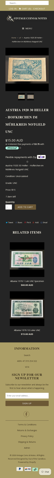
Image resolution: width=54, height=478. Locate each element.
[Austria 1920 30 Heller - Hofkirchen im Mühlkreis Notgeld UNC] (27, 69)
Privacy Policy (27, 436)
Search (27, 355)
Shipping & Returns (27, 442)
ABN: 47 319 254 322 (27, 361)
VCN (27, 367)
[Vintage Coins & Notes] (27, 19)
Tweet (10, 222)
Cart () (26, 8)
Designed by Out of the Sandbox (31, 458)
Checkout (39, 8)
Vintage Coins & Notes (26, 455)
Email (45, 222)
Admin (27, 447)
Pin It (29, 222)
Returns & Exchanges (27, 430)
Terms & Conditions (27, 424)
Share (20, 222)
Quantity (10, 202)
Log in (13, 8)
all (20, 37)
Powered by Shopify (27, 462)
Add (37, 222)
